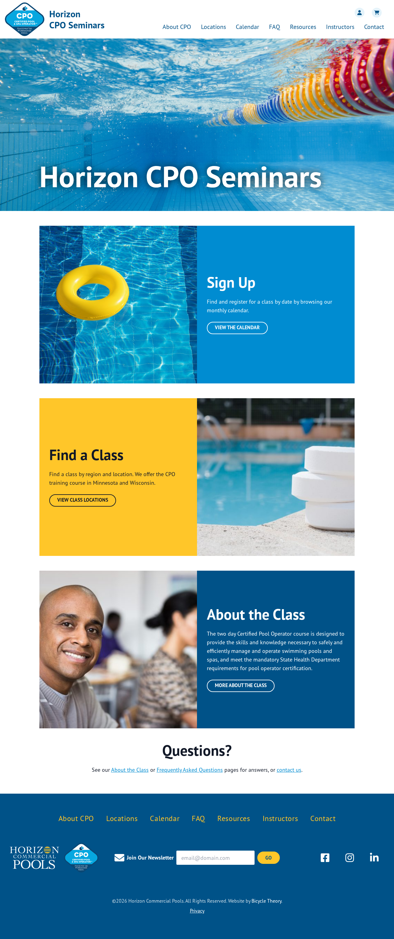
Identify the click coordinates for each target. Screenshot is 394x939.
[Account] (358, 13)
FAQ (274, 26)
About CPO (177, 26)
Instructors (340, 26)
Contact (374, 26)
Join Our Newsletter (150, 857)
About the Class (130, 769)
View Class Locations (82, 500)
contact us (289, 769)
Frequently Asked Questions (190, 769)
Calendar (247, 26)
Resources (303, 26)
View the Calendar (237, 327)
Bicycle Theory (266, 901)
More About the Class (241, 685)
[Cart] (375, 13)
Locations (213, 26)
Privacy (197, 911)
